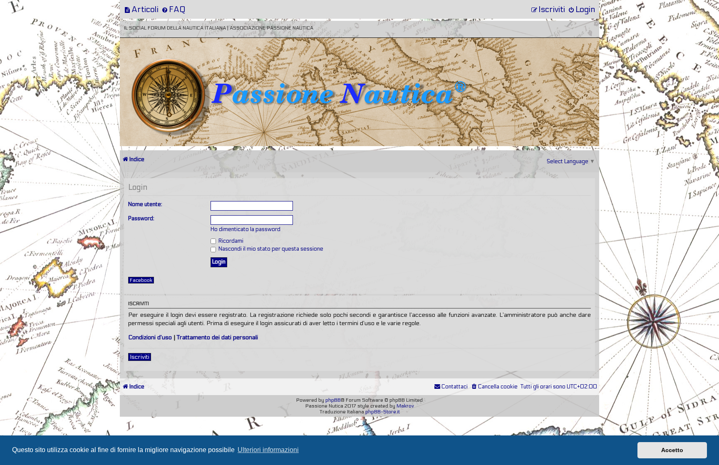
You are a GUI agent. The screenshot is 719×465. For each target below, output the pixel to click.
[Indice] (177, 65)
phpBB (333, 400)
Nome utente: (145, 204)
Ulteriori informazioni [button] (268, 449)
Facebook (141, 280)
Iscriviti (139, 357)
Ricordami (230, 241)
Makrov (405, 406)
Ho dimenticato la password (245, 229)
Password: (141, 218)
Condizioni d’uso (150, 337)
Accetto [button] (672, 450)
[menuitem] (141, 9)
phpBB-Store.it (382, 412)
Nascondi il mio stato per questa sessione (270, 249)
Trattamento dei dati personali (217, 337)
